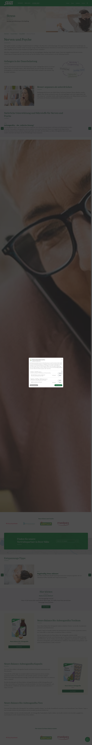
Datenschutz (38, 360)
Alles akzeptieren (58, 385)
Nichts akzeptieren (34, 385)
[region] (46, 376)
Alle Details (54, 375)
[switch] (60, 373)
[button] (58, 373)
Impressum (34, 360)
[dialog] (46, 372)
